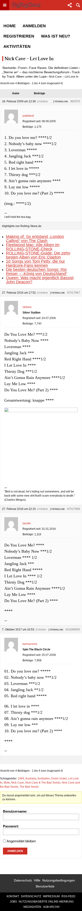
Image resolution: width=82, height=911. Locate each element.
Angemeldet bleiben (21, 841)
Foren (22, 68)
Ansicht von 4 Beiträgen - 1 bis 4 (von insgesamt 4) (31, 83)
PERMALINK (61, 101)
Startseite (9, 68)
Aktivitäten (17, 46)
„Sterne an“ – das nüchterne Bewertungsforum (35, 72)
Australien (43, 778)
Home (9, 26)
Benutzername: (15, 811)
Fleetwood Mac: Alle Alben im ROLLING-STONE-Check (32, 247)
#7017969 (73, 509)
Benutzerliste (45, 886)
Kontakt (13, 896)
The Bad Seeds (29, 786)
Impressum (51, 896)
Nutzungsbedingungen (58, 880)
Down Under (59, 778)
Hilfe (37, 880)
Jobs (13, 901)
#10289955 (73, 629)
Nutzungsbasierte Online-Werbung (46, 901)
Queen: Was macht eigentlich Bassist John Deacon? (40, 280)
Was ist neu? (55, 36)
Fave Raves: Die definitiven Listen (53, 68)
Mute (7, 782)
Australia (30, 778)
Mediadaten (32, 906)
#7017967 (73, 292)
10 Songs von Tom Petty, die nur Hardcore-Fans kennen (35, 263)
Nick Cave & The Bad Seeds (42, 782)
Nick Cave (17, 782)
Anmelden (34, 26)
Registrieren (18, 36)
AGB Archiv (51, 906)
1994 (21, 778)
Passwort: (11, 826)
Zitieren (42, 101)
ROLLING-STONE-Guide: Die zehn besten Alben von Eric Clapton (38, 255)
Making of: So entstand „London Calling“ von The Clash (35, 238)
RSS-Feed (68, 896)
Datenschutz (23, 880)
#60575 (75, 101)
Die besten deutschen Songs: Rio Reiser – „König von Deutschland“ (36, 271)
